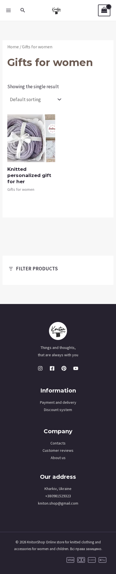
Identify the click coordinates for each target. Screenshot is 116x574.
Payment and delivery (58, 402)
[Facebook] (52, 368)
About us (58, 457)
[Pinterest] (63, 368)
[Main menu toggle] (8, 10)
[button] (22, 10)
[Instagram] (40, 368)
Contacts (58, 443)
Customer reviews (58, 450)
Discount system (58, 409)
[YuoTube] (75, 368)
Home (13, 46)
